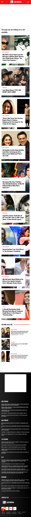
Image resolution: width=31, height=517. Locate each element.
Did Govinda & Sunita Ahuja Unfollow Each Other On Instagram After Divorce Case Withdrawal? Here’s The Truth (13, 153)
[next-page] (5, 365)
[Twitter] (14, 508)
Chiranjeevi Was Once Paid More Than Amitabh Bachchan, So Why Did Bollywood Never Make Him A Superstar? (13, 185)
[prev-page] (2, 365)
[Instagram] (7, 508)
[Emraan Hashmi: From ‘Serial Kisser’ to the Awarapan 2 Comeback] (15, 241)
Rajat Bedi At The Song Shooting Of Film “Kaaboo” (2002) (14, 413)
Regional (5, 213)
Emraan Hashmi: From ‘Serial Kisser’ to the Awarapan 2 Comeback (13, 250)
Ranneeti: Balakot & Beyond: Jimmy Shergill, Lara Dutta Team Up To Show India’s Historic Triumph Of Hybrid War (15, 480)
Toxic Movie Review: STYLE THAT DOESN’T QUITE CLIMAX (12, 91)
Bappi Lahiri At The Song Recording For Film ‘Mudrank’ (13, 447)
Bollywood (6, 52)
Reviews (5, 87)
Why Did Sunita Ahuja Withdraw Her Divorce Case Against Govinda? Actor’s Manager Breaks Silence (13, 281)
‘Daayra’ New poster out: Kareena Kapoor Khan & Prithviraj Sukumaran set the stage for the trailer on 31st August (13, 121)
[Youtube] (10, 508)
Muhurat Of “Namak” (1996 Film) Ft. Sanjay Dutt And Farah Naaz (15, 432)
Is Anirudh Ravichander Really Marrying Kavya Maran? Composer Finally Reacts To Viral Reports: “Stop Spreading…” (13, 312)
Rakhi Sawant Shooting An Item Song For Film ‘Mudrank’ (13, 445)
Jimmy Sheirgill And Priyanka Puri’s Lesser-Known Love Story (15, 485)
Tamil (4, 306)
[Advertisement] (15, 14)
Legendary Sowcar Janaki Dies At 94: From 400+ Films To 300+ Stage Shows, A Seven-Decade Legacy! (13, 217)
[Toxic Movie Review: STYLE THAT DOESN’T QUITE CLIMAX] (15, 82)
